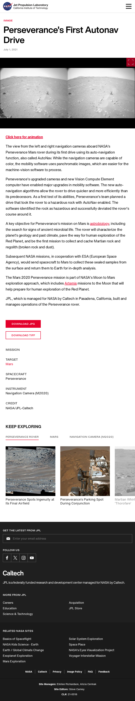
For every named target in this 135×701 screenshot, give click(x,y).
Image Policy (74, 671)
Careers (8, 603)
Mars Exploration (14, 661)
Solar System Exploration (86, 639)
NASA (28, 671)
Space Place (77, 644)
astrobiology (99, 223)
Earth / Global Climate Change (23, 650)
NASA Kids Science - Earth (20, 644)
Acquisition (76, 603)
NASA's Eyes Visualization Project (91, 650)
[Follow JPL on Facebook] (7, 558)
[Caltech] (13, 572)
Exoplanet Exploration (18, 656)
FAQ (90, 671)
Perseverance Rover (22, 437)
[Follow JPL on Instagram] (23, 558)
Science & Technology (18, 614)
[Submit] (7, 538)
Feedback (104, 671)
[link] (67, 93)
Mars (9, 364)
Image (8, 20)
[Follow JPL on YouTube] (32, 558)
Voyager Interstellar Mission (87, 656)
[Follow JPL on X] (15, 558)
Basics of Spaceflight (17, 639)
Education (10, 608)
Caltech (42, 671)
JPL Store (75, 608)
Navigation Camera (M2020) (92, 437)
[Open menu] (128, 6)
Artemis (71, 283)
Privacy (57, 671)
